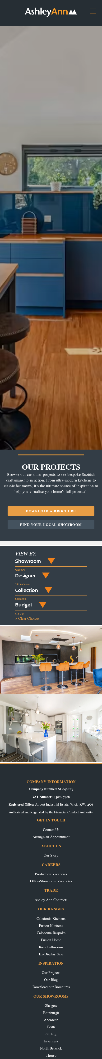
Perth (51, 1026)
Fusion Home (51, 939)
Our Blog (51, 979)
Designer (25, 575)
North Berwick (51, 1047)
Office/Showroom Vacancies (51, 880)
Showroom (28, 561)
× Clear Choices (27, 618)
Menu (95, 13)
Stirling (51, 1033)
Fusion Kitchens (51, 925)
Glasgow (51, 1005)
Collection (26, 590)
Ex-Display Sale (51, 953)
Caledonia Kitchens (51, 918)
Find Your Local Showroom (51, 524)
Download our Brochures (51, 986)
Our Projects (51, 972)
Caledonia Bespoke (51, 932)
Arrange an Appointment (51, 836)
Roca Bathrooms (51, 946)
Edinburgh (51, 1012)
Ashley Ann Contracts (51, 899)
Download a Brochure (51, 511)
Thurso (51, 1055)
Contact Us (51, 829)
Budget (23, 604)
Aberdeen (51, 1019)
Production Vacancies (51, 873)
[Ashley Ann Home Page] (51, 15)
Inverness (51, 1040)
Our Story (51, 855)
